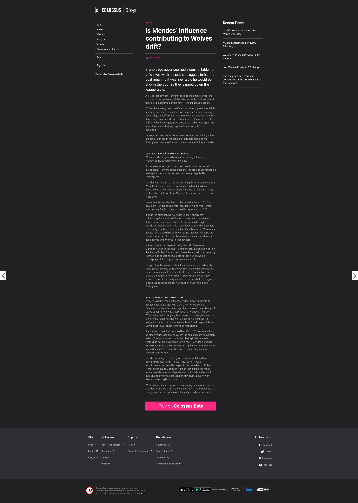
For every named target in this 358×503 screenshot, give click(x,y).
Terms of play (163, 451)
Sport (99, 24)
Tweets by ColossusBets (109, 74)
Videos (100, 44)
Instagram (267, 458)
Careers (105, 457)
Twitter (268, 451)
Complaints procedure (139, 451)
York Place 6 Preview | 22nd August (242, 67)
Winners (101, 34)
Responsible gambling (167, 463)
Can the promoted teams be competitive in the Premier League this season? (242, 80)
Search (100, 57)
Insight (92, 457)
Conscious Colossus (108, 49)
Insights (101, 39)
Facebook (267, 445)
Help (130, 445)
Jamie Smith (154, 58)
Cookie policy (163, 457)
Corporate (106, 451)
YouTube (268, 465)
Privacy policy (163, 445)
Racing (100, 29)
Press (104, 463)
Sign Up (100, 65)
